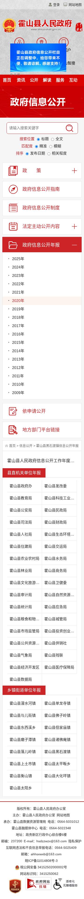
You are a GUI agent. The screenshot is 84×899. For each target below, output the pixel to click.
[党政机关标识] (15, 886)
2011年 (18, 376)
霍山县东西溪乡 (23, 728)
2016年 (18, 334)
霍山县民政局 (55, 510)
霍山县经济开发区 (24, 667)
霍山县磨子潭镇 (23, 740)
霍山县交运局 (55, 546)
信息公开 (25, 446)
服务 (60, 80)
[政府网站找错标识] (38, 883)
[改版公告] (36, 54)
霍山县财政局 (55, 522)
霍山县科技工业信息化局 (60, 498)
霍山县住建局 (21, 546)
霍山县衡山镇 (21, 776)
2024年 (18, 267)
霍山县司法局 (21, 522)
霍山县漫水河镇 (23, 703)
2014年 (18, 351)
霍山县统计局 (21, 607)
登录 (56, 5)
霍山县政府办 (21, 486)
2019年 (18, 309)
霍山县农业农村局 (24, 559)
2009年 (18, 393)
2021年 (18, 292)
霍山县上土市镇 (23, 764)
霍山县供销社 (55, 643)
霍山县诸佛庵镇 (57, 740)
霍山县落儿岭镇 (23, 752)
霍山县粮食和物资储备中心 (26, 619)
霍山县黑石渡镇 (57, 752)
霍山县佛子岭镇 (57, 715)
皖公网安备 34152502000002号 (43, 867)
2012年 (18, 368)
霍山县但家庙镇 (57, 728)
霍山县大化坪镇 (57, 776)
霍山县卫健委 (55, 583)
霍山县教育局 (21, 498)
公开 (34, 80)
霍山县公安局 (21, 510)
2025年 (18, 259)
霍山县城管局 (55, 619)
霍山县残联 (53, 655)
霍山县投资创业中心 (60, 631)
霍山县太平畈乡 (57, 764)
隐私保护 (74, 841)
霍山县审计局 (21, 595)
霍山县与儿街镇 (23, 715)
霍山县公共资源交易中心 (26, 643)
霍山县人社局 (21, 534)
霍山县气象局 (21, 655)
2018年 (18, 317)
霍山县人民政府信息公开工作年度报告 (42, 460)
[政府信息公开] (42, 103)
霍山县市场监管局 (24, 631)
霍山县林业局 (21, 571)
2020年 (18, 301)
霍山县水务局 (55, 559)
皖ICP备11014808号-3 (41, 861)
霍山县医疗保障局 (59, 667)
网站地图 (75, 5)
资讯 (21, 80)
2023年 (18, 276)
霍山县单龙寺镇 (57, 703)
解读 (47, 80)
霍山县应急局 (55, 607)
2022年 (18, 284)
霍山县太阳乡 (21, 788)
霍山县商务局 (55, 571)
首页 (7, 80)
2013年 (18, 359)
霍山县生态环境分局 (60, 534)
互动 (73, 80)
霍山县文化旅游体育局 (26, 583)
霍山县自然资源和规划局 (60, 595)
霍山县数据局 (21, 679)
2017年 (18, 326)
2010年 (18, 384)
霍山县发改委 (55, 486)
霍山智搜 (67, 63)
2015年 (18, 343)
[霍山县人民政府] (42, 25)
